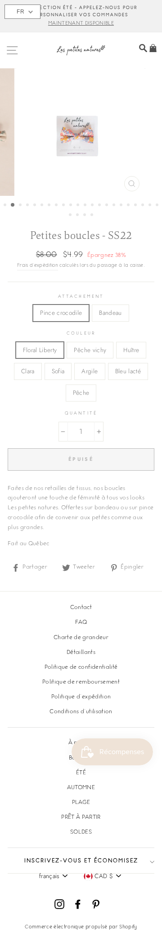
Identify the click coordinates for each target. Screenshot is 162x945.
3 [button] (21, 205)
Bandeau (110, 312)
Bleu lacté (128, 371)
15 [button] (107, 205)
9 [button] (64, 205)
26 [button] (92, 215)
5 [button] (35, 205)
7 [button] (50, 205)
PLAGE (81, 802)
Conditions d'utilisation (81, 712)
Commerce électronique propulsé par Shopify (81, 927)
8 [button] (57, 205)
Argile (89, 371)
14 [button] (100, 205)
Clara (28, 371)
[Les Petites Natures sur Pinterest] (96, 904)
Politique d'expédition (81, 697)
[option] (81, 16)
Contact (81, 607)
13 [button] (93, 205)
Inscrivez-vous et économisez (81, 861)
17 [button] (122, 205)
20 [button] (143, 205)
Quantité (81, 413)
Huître (131, 349)
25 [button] (85, 215)
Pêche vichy (90, 349)
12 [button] (86, 205)
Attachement (81, 297)
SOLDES (81, 832)
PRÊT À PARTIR (80, 817)
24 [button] (78, 215)
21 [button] (150, 205)
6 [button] (42, 205)
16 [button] (114, 205)
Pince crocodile (61, 312)
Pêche (81, 392)
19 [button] (136, 205)
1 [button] (6, 205)
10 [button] (71, 205)
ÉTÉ (81, 773)
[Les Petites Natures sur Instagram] (59, 904)
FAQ (81, 622)
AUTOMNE (81, 787)
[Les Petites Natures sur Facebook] (78, 904)
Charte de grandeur (81, 637)
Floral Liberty (40, 349)
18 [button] (129, 205)
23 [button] (71, 215)
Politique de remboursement (81, 682)
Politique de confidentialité (81, 667)
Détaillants (81, 652)
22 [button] (158, 205)
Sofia (58, 371)
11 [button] (78, 205)
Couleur (81, 333)
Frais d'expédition (37, 265)
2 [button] (13, 205)
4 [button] (28, 205)
